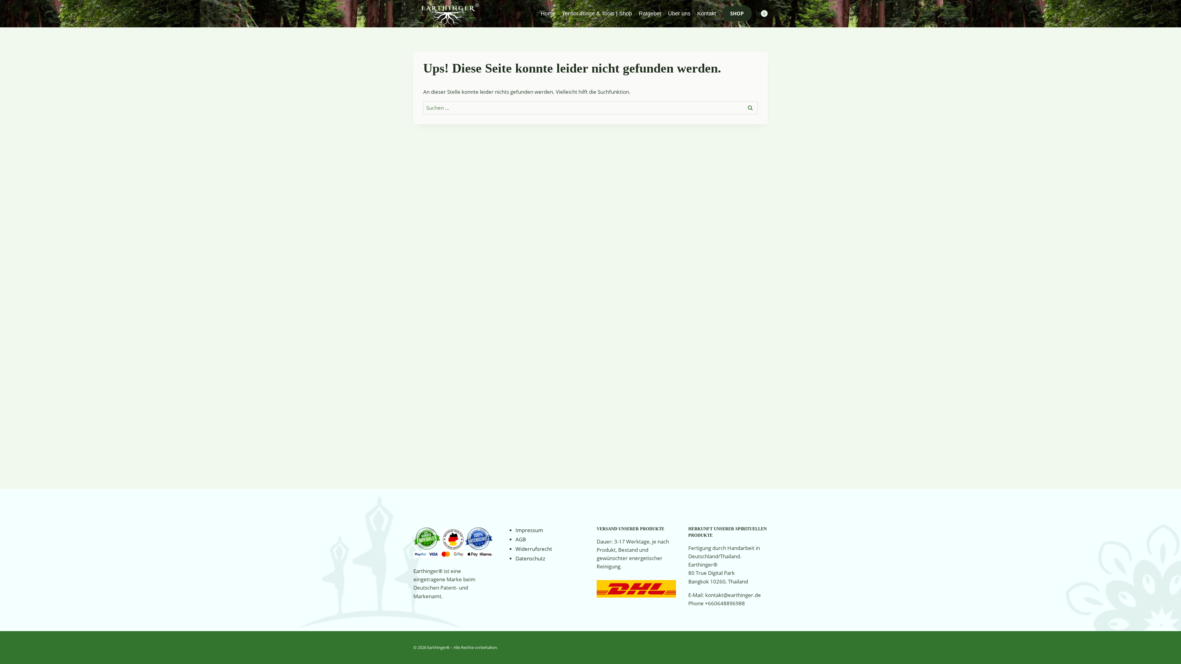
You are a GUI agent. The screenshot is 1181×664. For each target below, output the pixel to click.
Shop (737, 13)
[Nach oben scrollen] (1167, 653)
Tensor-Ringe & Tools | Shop (597, 13)
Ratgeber (650, 13)
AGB (520, 539)
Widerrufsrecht (533, 548)
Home (548, 13)
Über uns (679, 13)
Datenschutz (530, 558)
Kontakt (706, 13)
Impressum (529, 530)
